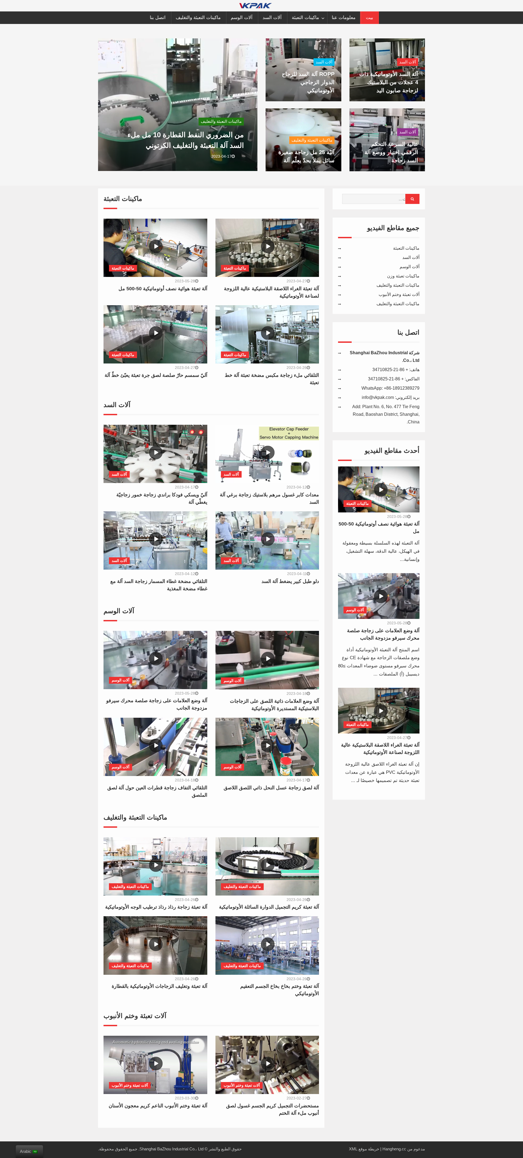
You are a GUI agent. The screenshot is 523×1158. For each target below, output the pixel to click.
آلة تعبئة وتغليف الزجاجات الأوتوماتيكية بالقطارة (159, 986)
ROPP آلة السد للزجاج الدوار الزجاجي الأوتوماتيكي (308, 82)
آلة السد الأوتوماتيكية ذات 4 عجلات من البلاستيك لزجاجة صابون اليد (388, 82)
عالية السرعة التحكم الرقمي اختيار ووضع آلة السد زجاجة (391, 152)
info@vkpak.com (378, 397)
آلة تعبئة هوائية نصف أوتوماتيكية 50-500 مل (162, 288)
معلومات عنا (343, 17)
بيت (369, 17)
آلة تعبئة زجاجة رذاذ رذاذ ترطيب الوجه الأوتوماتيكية (156, 907)
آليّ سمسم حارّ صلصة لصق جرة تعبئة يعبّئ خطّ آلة (156, 375)
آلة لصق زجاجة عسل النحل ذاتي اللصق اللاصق (271, 787)
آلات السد (272, 17)
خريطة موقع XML (364, 1149)
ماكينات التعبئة (305, 17)
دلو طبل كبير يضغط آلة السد (290, 581)
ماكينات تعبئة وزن (403, 276)
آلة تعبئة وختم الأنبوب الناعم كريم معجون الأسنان (158, 1105)
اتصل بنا (158, 17)
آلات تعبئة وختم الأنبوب (130, 1085)
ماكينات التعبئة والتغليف (198, 17)
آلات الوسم (242, 17)
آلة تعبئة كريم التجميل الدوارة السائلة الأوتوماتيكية (269, 907)
